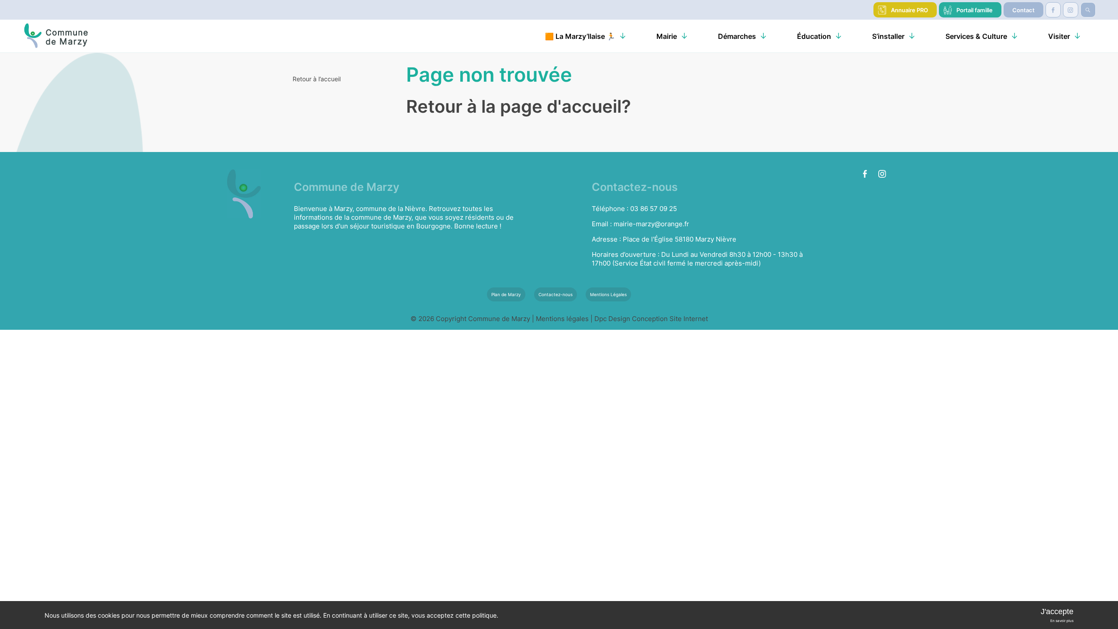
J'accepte (1057, 611)
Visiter (1059, 36)
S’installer (888, 36)
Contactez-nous (555, 294)
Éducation (814, 36)
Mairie (666, 36)
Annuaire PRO (909, 10)
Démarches (737, 36)
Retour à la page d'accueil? (518, 106)
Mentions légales (563, 318)
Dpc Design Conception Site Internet (651, 318)
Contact (1023, 10)
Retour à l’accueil (317, 79)
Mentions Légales (608, 294)
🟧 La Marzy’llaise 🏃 (580, 36)
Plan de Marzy (506, 294)
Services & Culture (976, 36)
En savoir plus (1061, 621)
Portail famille (974, 10)
